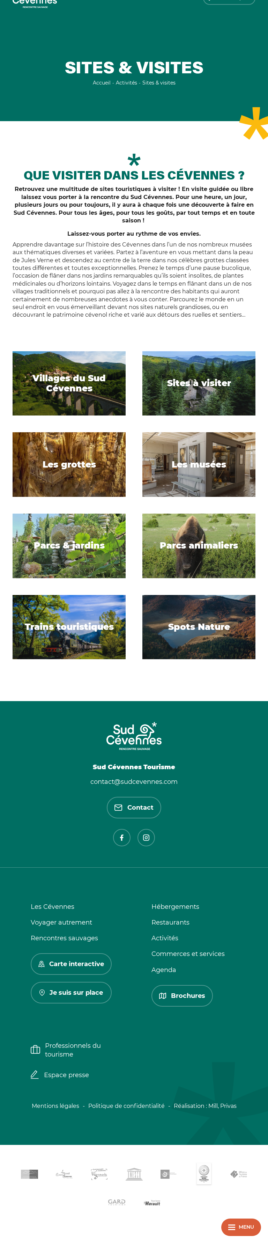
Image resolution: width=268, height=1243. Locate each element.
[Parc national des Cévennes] (169, 1175)
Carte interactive (76, 964)
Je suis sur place (76, 992)
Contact (140, 807)
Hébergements (175, 907)
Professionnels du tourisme (73, 1050)
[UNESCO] (134, 1175)
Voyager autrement (61, 922)
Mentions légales (55, 1106)
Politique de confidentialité (126, 1106)
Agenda (163, 970)
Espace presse (66, 1075)
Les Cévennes (52, 907)
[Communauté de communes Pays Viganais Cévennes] (99, 1175)
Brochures (188, 996)
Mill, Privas (222, 1106)
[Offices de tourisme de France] (238, 1175)
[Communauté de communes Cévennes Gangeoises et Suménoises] (29, 1176)
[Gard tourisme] (116, 1203)
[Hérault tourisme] (151, 1203)
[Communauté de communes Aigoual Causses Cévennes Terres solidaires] (64, 1175)
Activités (164, 938)
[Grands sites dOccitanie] (204, 1175)
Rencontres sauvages (64, 938)
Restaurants (170, 922)
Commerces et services (188, 954)
